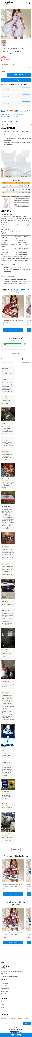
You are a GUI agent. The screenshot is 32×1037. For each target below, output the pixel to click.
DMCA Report (12, 1029)
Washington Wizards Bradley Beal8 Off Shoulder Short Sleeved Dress (12, 885)
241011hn (10, 114)
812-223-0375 (5, 974)
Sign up (27, 1023)
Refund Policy (5, 994)
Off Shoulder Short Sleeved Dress (19, 291)
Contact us (4, 1002)
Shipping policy (5, 988)
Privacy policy (5, 983)
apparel (21, 114)
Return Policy (4, 991)
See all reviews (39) (16, 340)
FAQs (2, 1004)
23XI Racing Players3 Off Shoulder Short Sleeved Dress (13, 321)
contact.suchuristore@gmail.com (9, 976)
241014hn (16, 114)
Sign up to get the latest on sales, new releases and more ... (15, 1019)
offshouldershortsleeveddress (9, 116)
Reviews (3, 1010)
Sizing (2, 1007)
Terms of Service (5, 986)
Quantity (3, 71)
